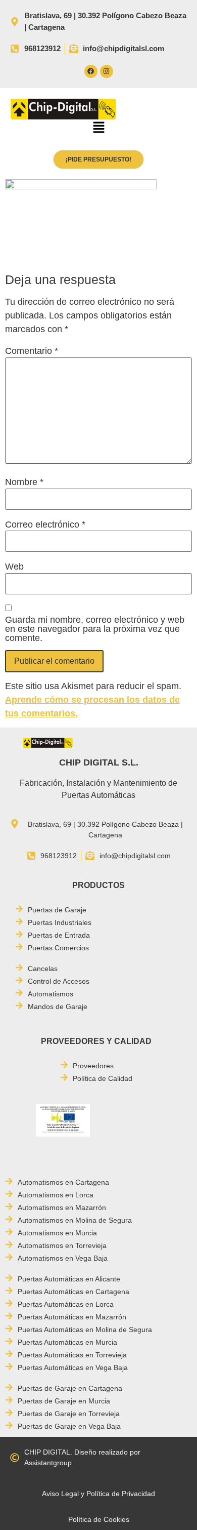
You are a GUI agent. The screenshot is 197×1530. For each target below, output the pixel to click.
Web (14, 566)
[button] (98, 128)
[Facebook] (90, 71)
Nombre (24, 482)
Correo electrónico (45, 524)
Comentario (31, 350)
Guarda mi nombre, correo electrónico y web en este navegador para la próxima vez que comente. (94, 628)
